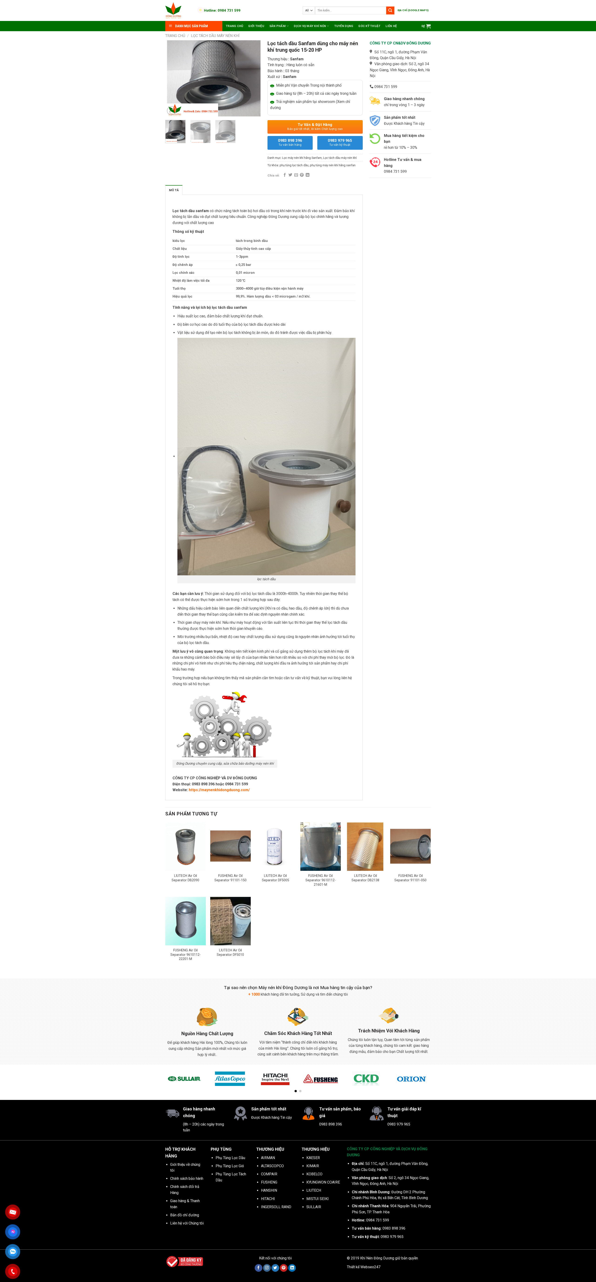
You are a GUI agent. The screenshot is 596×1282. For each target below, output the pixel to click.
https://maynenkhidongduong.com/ (219, 790)
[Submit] (390, 10)
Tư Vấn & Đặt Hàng (315, 126)
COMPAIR (269, 1174)
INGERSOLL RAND (276, 1207)
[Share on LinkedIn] (307, 175)
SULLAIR (313, 1207)
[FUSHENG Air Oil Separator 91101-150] (230, 846)
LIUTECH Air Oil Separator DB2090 (185, 878)
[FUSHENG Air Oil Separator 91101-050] (410, 846)
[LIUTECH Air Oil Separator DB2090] (185, 846)
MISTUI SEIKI (317, 1199)
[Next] (252, 78)
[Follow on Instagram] (267, 1268)
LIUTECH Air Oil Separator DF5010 (230, 952)
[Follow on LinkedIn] (292, 1268)
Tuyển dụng (343, 26)
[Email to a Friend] (296, 175)
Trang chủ (234, 26)
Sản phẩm (277, 26)
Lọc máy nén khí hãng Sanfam (302, 157)
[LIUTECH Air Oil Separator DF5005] (275, 846)
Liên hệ (391, 26)
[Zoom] (171, 110)
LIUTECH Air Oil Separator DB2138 (365, 878)
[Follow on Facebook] (258, 1268)
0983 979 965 (340, 142)
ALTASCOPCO (272, 1166)
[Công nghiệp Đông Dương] (178, 10)
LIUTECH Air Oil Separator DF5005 (275, 878)
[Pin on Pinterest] (302, 175)
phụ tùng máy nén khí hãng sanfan (333, 165)
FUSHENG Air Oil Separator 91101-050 (410, 878)
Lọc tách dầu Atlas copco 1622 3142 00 (58, 1267)
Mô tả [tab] (174, 190)
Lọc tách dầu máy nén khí (215, 36)
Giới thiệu (256, 26)
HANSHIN (269, 1190)
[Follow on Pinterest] (284, 1268)
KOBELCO (314, 1174)
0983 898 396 (290, 142)
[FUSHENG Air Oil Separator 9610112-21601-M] (320, 846)
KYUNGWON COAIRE (323, 1182)
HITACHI (268, 1199)
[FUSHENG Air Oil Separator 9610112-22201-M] (185, 921)
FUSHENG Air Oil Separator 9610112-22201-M (185, 954)
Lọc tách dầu (184, 211)
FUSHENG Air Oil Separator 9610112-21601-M (320, 880)
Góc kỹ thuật (369, 26)
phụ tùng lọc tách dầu (294, 165)
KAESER (313, 1158)
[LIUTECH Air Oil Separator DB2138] (365, 846)
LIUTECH (313, 1190)
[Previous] (173, 78)
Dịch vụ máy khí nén (310, 26)
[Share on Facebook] (285, 175)
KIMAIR (312, 1166)
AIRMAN (268, 1158)
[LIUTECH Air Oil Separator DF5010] (230, 921)
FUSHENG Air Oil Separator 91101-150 (230, 878)
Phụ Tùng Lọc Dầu (230, 1158)
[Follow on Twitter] (275, 1268)
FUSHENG (269, 1182)
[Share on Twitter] (290, 175)
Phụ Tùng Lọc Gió (230, 1166)
